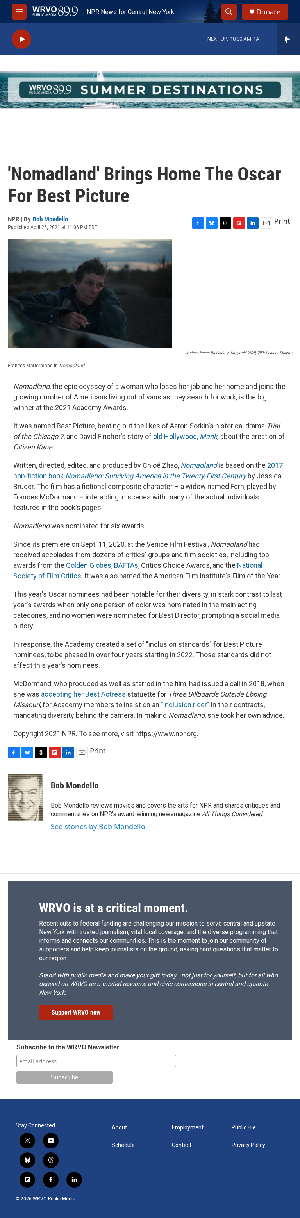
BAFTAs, (126, 565)
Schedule (123, 1145)
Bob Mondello (50, 219)
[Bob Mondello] (25, 797)
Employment (188, 1128)
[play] (21, 39)
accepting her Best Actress (84, 694)
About (119, 1128)
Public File (244, 1128)
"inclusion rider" (185, 705)
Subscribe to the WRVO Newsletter (67, 1047)
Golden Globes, (89, 565)
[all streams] (288, 39)
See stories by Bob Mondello (98, 826)
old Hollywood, (186, 436)
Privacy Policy (248, 1145)
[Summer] (150, 89)
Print (282, 221)
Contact (181, 1145)
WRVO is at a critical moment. (113, 908)
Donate (268, 12)
